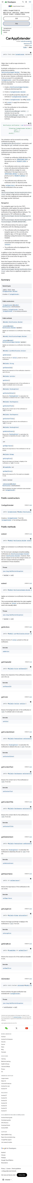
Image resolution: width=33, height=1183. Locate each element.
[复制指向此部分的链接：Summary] (11, 280)
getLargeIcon (7, 458)
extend (9, 102)
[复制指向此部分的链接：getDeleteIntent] (14, 837)
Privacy (3, 1069)
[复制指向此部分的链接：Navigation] (10, 203)
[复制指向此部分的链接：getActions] (11, 627)
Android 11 (4, 1111)
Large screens (4, 1078)
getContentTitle (8, 418)
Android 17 (4, 1095)
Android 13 (4, 1105)
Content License (17, 1017)
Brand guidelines (16, 1168)
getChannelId (7, 367)
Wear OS (3, 1081)
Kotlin (25, 47)
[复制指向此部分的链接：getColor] (9, 697)
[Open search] (23, 2)
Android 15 (4, 1100)
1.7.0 (30, 534)
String (12, 363)
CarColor (12, 376)
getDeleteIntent (8, 431)
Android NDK (4, 1128)
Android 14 (4, 1103)
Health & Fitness (5, 1064)
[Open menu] (2, 2)
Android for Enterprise (6, 1039)
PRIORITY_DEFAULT (20, 176)
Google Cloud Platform (7, 1160)
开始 (16, 23)
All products (4, 1163)
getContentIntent (8, 393)
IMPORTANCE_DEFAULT (11, 174)
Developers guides (6, 1120)
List (10, 351)
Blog (2, 1049)
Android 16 (4, 1098)
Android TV (4, 1088)
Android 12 (4, 1108)
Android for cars (5, 1086)
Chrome (3, 1155)
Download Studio (5, 1125)
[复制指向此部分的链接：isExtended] (11, 979)
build (28, 99)
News (2, 1047)
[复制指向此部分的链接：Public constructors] (21, 498)
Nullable (6, 363)
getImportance (7, 446)
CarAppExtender (19, 54)
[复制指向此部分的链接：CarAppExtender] (15, 505)
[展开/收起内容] (3, 34)
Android (3, 1036)
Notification (7, 306)
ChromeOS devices (6, 1083)
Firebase (3, 1157)
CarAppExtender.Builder (18, 92)
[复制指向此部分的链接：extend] (8, 534)
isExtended (6, 484)
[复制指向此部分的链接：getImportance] (14, 874)
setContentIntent (8, 756)
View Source (27, 43)
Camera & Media (5, 1066)
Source (3, 1044)
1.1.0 (31, 662)
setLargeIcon (7, 933)
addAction (6, 651)
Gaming (3, 1059)
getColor (5, 380)
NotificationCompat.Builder (11, 72)
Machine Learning (5, 1061)
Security (3, 1042)
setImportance (10, 185)
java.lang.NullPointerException (13, 571)
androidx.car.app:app (26, 41)
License (8, 1168)
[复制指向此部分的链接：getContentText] (14, 767)
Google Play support (6, 1139)
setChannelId (7, 686)
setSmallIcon (7, 968)
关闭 (16, 18)
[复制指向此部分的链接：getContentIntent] (15, 732)
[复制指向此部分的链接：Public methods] (17, 527)
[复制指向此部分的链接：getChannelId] (12, 662)
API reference (4, 1122)
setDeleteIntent (8, 863)
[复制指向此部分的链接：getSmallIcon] (12, 944)
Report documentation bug (8, 1137)
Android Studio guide (6, 1117)
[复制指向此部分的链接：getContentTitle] (14, 802)
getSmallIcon (7, 471)
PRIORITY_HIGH (21, 161)
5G (2, 1071)
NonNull (16, 305)
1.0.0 (30, 45)
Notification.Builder (16, 322)
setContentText (8, 791)
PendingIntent (14, 389)
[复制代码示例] (31, 123)
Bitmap (12, 454)
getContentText (8, 406)
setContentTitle (8, 826)
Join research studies (6, 1142)
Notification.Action (18, 351)
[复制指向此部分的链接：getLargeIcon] (12, 909)
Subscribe (22, 1175)
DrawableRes (7, 467)
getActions (6, 355)
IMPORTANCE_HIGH (22, 159)
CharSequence (14, 402)
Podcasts (3, 1052)
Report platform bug (6, 1134)
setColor (7, 244)
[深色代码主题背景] (31, 53)
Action (15, 357)
